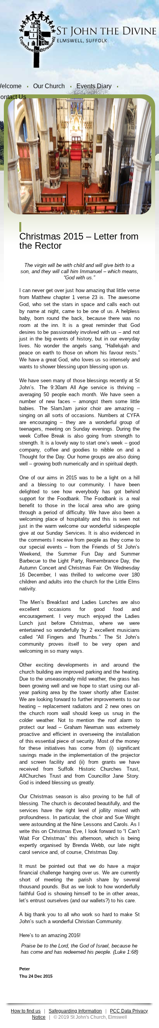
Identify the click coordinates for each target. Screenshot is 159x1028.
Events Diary (94, 86)
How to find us (26, 1011)
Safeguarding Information (75, 1011)
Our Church (49, 86)
